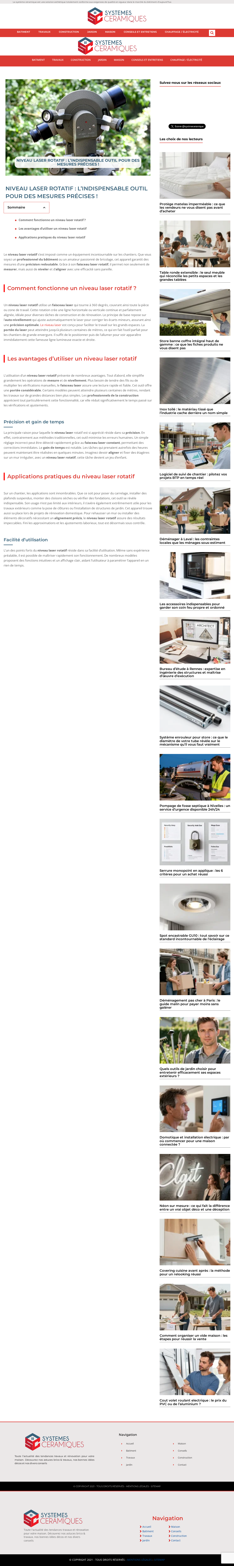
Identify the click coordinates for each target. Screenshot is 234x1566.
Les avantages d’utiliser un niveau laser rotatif (52, 229)
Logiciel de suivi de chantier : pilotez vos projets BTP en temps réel (193, 476)
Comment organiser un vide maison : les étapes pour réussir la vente (193, 1337)
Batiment (23, 31)
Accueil (146, 1526)
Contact (175, 1540)
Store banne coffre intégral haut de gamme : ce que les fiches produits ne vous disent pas (191, 344)
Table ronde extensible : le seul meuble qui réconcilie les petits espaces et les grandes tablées (192, 276)
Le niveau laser (50, 325)
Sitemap (156, 1486)
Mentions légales (137, 1486)
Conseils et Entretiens (140, 31)
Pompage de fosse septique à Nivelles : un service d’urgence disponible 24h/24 (195, 807)
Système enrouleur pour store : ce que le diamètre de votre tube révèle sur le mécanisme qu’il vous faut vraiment (194, 740)
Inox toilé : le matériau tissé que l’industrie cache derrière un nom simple (194, 411)
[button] (212, 33)
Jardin (92, 31)
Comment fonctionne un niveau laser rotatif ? (52, 220)
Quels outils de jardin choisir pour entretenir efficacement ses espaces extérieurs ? (190, 1072)
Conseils (176, 1531)
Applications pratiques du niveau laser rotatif (52, 237)
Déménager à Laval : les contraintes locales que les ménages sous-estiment (192, 541)
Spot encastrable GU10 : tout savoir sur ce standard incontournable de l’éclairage (194, 937)
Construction (69, 31)
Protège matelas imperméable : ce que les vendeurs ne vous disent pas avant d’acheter (192, 207)
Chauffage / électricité (182, 31)
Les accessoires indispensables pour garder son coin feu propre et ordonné (192, 606)
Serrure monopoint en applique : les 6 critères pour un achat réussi (191, 872)
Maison (110, 31)
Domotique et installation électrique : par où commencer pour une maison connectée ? (194, 1140)
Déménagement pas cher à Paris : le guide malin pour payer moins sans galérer (190, 1004)
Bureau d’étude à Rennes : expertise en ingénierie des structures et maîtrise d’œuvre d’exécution (192, 672)
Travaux (44, 31)
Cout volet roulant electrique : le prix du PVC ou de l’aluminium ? (193, 1402)
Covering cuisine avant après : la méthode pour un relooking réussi (195, 1272)
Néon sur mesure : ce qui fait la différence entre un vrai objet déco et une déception (195, 1207)
